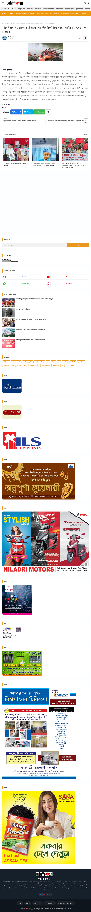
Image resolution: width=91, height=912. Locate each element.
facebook (25, 277)
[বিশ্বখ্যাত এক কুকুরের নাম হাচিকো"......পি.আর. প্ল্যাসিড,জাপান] (8, 322)
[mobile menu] (2, 3)
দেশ (59, 362)
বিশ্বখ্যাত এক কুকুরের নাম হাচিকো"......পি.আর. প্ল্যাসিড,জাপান (31, 319)
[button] (89, 3)
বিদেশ (13, 365)
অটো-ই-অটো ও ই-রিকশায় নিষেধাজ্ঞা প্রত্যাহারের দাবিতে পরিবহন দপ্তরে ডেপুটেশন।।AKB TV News (74, 165)
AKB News (12, 9)
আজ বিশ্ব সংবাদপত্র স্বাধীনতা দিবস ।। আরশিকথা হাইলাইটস (30, 340)
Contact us (37, 903)
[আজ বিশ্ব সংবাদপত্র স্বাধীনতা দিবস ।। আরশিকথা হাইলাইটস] (8, 343)
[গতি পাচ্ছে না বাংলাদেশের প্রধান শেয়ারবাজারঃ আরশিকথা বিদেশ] (8, 333)
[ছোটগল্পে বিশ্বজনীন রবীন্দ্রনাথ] (8, 312)
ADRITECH (67, 909)
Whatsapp (40, 112)
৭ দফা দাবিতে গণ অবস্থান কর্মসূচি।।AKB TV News (16, 164)
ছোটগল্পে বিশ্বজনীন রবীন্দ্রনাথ (23, 309)
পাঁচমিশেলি (73, 362)
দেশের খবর (30, 9)
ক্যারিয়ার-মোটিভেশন (39, 362)
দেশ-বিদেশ (65, 362)
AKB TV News (70, 365)
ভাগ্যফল (19, 365)
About (28, 903)
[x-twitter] (47, 894)
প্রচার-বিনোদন (79, 9)
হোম (3, 23)
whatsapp (25, 283)
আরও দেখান (85, 134)
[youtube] (43, 894)
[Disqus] (45, 202)
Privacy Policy (49, 903)
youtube (69, 277)
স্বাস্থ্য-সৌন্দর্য (56, 365)
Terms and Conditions (65, 903)
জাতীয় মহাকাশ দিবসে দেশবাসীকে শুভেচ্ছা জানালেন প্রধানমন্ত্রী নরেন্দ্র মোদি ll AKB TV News (37, 13)
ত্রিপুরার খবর (21, 9)
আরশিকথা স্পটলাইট (16, 362)
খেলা (48, 362)
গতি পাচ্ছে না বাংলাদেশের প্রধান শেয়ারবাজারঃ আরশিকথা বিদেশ (30, 329)
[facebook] (40, 894)
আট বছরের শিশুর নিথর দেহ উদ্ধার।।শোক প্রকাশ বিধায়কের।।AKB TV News (44, 164)
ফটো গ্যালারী (6, 365)
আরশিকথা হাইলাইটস (49, 9)
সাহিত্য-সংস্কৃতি (69, 9)
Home (4, 9)
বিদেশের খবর (38, 9)
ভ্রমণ (25, 365)
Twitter (29, 112)
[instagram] (50, 894)
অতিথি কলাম (59, 9)
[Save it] (79, 37)
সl (62, 365)
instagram (69, 283)
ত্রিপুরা (53, 362)
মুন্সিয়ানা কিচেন (33, 365)
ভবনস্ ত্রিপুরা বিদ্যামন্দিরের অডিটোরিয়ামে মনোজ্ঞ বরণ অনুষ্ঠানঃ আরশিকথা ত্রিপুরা (34, 299)
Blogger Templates (36, 909)
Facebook (17, 112)
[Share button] (48, 111)
